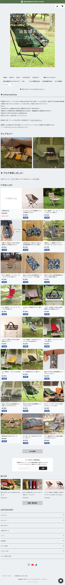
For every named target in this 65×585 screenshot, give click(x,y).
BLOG (18, 77)
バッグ (2, 535)
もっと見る (32, 451)
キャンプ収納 (4, 546)
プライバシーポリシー (7, 576)
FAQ (23, 81)
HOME (5, 77)
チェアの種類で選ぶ (34, 81)
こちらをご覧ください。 (36, 120)
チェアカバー (4, 515)
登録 (43, 468)
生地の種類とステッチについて (11, 81)
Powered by (30, 582)
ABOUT (11, 77)
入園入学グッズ (5, 530)
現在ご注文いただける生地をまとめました (33, 89)
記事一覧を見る (32, 503)
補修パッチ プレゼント (50, 77)
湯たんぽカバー (5, 525)
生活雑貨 (3, 541)
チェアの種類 (58, 81)
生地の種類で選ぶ (47, 81)
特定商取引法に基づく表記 (21, 576)
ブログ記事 (36, 179)
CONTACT (35, 77)
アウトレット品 (4, 551)
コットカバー (4, 520)
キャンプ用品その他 (6, 556)
